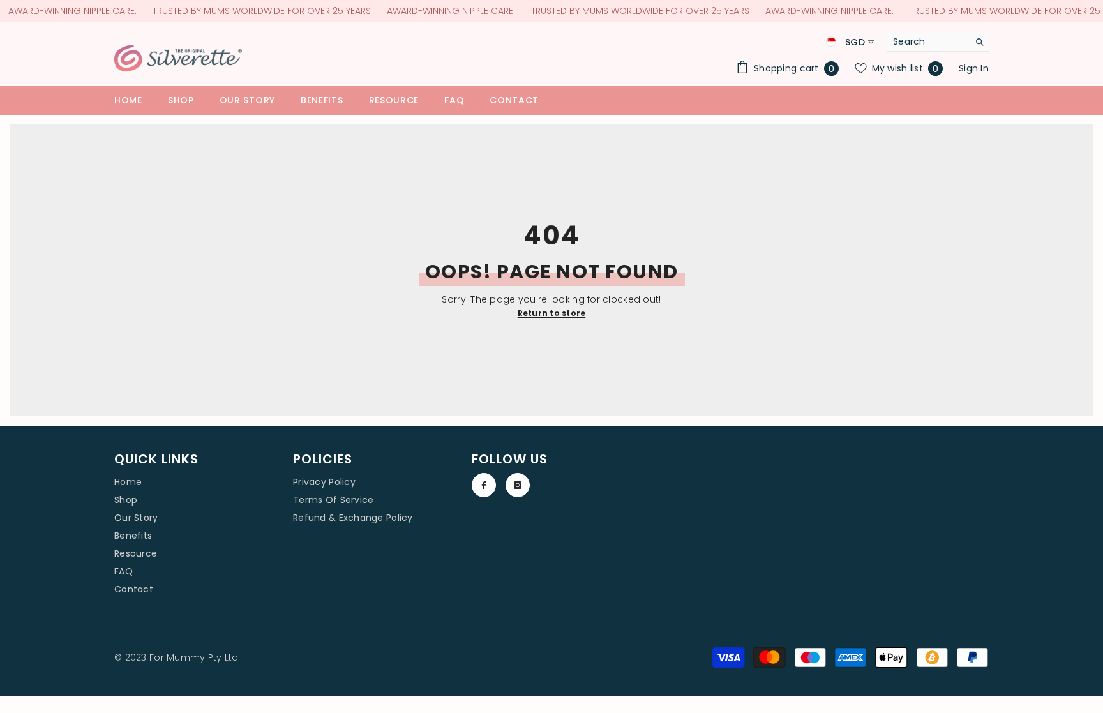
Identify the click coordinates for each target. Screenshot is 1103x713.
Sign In (974, 68)
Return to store (552, 313)
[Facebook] (484, 485)
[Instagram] (518, 485)
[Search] (938, 42)
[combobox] (928, 41)
